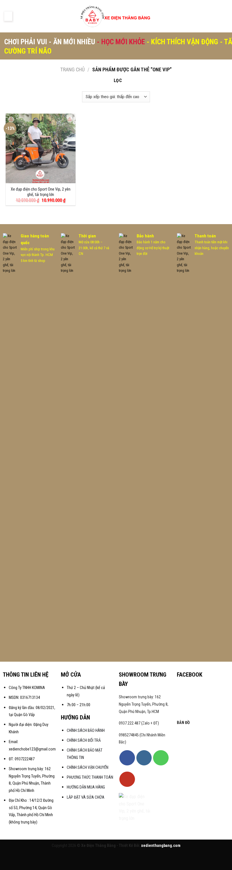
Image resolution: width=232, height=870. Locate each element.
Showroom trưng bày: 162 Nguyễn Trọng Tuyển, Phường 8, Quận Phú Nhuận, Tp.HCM (143, 704)
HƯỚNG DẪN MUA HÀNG (86, 787)
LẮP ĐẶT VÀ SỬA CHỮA (85, 797)
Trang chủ (72, 69)
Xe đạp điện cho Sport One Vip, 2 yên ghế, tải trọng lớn (40, 192)
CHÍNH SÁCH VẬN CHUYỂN (87, 767)
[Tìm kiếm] (216, 16)
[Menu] (8, 16)
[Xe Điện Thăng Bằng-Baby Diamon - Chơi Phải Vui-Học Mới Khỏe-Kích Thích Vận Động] (116, 16)
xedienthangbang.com (161, 845)
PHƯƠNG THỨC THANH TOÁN (90, 777)
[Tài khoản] (207, 16)
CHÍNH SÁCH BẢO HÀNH (86, 730)
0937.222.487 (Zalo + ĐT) (139, 723)
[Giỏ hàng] (225, 16)
